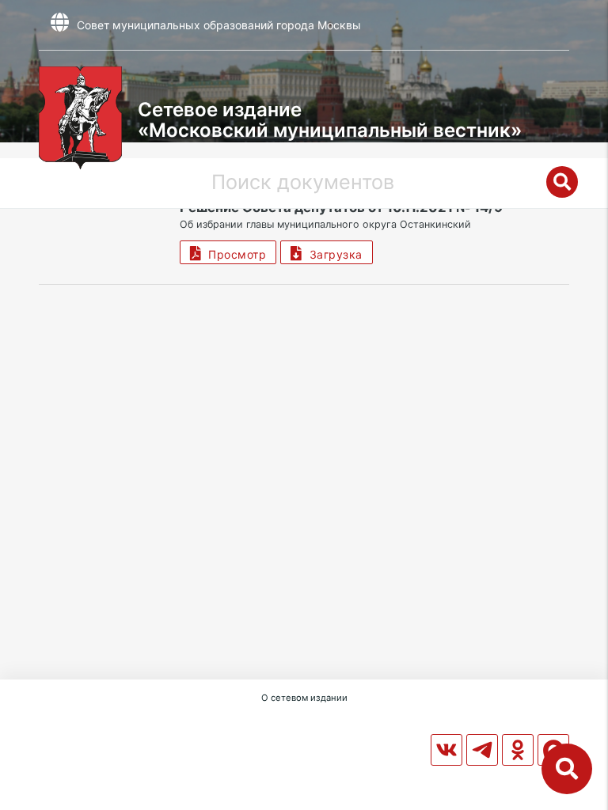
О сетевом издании (304, 697)
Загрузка (332, 254)
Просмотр (233, 254)
